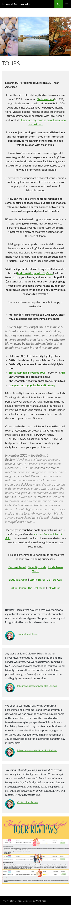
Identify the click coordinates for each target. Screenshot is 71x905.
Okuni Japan (18, 587)
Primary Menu (67, 4)
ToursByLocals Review (28, 634)
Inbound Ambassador (16, 4)
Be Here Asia (54, 579)
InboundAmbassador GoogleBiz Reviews (37, 685)
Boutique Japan (18, 579)
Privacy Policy (8, 900)
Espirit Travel (37, 579)
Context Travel (17, 567)
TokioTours (53, 587)
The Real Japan (36, 587)
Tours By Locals (37, 567)
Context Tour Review (27, 802)
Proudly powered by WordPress (31, 900)
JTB (62, 372)
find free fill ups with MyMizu (35, 273)
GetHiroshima (45, 99)
